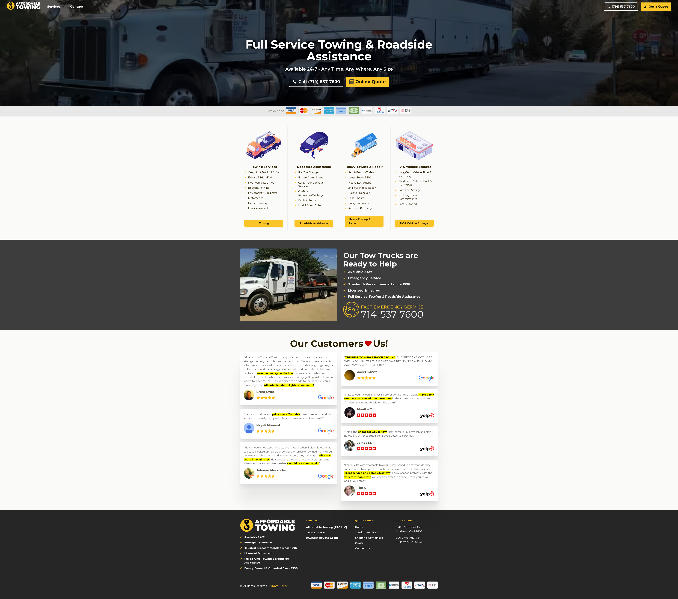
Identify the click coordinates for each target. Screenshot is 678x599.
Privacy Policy (278, 586)
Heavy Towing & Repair (359, 221)
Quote (359, 543)
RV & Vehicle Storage (414, 223)
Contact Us (362, 548)
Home (359, 527)
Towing (264, 223)
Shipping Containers (369, 537)
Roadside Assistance (314, 223)
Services (54, 6)
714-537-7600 (315, 532)
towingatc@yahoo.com (322, 537)
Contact (76, 6)
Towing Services (366, 532)
